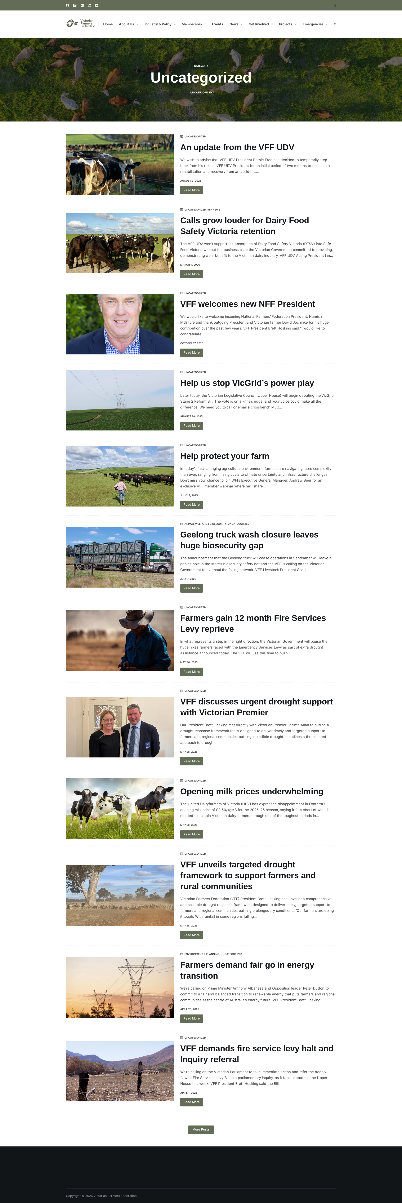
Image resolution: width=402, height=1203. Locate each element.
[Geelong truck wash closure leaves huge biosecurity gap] (120, 557)
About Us (126, 24)
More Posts (201, 1129)
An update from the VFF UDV (237, 147)
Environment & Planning (201, 954)
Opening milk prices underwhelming (251, 791)
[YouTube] (96, 5)
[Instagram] (82, 5)
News (233, 24)
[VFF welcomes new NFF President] (120, 324)
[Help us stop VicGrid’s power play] (120, 400)
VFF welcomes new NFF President (247, 304)
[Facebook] (67, 5)
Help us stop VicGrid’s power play (247, 383)
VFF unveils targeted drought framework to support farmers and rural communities (248, 875)
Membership (192, 24)
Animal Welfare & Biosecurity (205, 523)
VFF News (213, 209)
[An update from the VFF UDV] (120, 164)
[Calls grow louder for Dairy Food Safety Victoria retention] (120, 243)
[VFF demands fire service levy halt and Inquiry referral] (120, 1071)
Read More (192, 189)
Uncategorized (195, 136)
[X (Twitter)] (74, 5)
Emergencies (313, 24)
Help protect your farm (224, 456)
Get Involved (259, 24)
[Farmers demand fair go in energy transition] (120, 987)
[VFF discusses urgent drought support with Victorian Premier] (120, 727)
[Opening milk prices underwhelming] (120, 808)
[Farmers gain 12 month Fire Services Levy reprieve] (120, 640)
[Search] (334, 5)
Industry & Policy (157, 24)
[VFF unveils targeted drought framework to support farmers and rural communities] (120, 895)
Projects (285, 24)
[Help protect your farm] (120, 476)
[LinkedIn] (89, 5)
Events (217, 24)
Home (108, 24)
